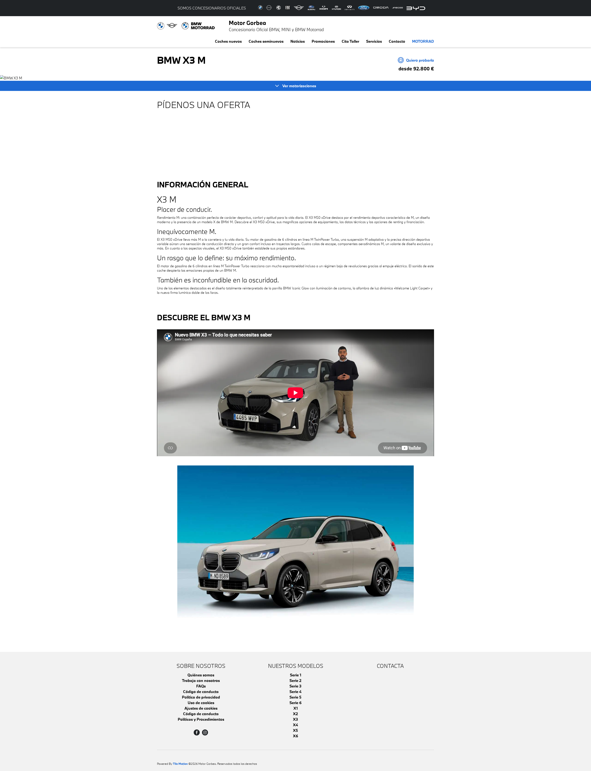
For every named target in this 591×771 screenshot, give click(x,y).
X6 (295, 735)
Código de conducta (201, 691)
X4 (295, 724)
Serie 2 (295, 680)
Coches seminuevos (266, 41)
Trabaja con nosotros (201, 680)
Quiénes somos (200, 674)
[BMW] (295, 554)
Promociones (323, 41)
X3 (295, 719)
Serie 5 (295, 697)
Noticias (297, 41)
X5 (295, 730)
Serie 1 (295, 674)
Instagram (205, 732)
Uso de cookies (201, 702)
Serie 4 (295, 691)
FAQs (201, 686)
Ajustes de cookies (200, 708)
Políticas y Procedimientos (201, 719)
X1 (295, 708)
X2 (295, 713)
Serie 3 (295, 686)
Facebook (197, 732)
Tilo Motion (180, 763)
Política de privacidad (201, 697)
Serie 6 (295, 702)
